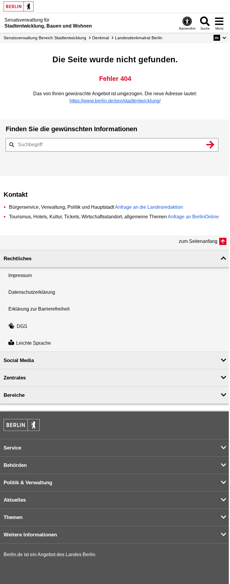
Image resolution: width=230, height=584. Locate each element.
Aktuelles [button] (15, 500)
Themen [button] (13, 517)
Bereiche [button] (14, 395)
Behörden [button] (15, 465)
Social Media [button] (19, 360)
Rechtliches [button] (17, 258)
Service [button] (12, 448)
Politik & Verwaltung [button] (28, 482)
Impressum (20, 275)
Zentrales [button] (15, 378)
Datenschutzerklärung (31, 292)
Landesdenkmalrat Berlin (138, 37)
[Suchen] (210, 144)
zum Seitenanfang (198, 241)
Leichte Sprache (33, 343)
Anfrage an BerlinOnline (193, 216)
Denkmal (100, 37)
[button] (220, 38)
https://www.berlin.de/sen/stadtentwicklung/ (115, 100)
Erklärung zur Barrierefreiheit (38, 308)
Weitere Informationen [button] (30, 535)
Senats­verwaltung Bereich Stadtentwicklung (45, 37)
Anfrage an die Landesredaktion (149, 207)
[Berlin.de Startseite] (19, 6)
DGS (22, 326)
